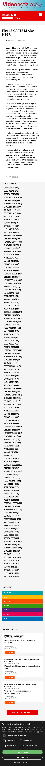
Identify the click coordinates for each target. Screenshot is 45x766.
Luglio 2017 (9, 229)
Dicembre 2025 (10, 551)
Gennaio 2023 (10, 439)
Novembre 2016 (10, 204)
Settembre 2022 (11, 427)
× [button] (42, 723)
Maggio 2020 (9, 337)
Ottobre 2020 (10, 353)
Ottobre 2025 (10, 545)
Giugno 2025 (9, 532)
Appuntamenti (8, 593)
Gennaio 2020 (10, 325)
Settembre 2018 (11, 274)
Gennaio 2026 (10, 554)
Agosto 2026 (9, 576)
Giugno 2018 (9, 264)
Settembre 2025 (11, 541)
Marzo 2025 (9, 522)
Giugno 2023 (9, 455)
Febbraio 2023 (10, 443)
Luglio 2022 (9, 420)
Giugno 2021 (9, 379)
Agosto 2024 (9, 500)
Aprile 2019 (9, 296)
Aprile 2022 (9, 411)
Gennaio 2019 (10, 287)
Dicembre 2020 (10, 360)
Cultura (6, 605)
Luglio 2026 (9, 573)
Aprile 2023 (9, 449)
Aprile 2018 (9, 258)
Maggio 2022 (9, 414)
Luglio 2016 (9, 191)
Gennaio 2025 (10, 516)
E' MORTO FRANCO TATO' (14, 636)
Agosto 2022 (9, 423)
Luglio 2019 (9, 306)
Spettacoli (7, 614)
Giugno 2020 (9, 341)
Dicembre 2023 (10, 474)
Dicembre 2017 (10, 245)
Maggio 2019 (9, 299)
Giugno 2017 (9, 226)
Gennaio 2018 (10, 248)
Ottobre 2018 (10, 277)
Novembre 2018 (10, 280)
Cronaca (6, 601)
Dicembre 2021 (10, 398)
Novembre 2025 (10, 548)
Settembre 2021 (11, 388)
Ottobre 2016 (10, 200)
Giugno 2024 (9, 494)
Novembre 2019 (10, 318)
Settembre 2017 (11, 236)
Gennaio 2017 (10, 210)
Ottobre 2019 (10, 315)
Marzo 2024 (9, 484)
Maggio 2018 (9, 261)
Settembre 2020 (11, 350)
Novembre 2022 (10, 433)
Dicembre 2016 (10, 207)
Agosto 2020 (9, 347)
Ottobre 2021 (10, 392)
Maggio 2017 (9, 223)
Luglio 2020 (9, 344)
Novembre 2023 (10, 471)
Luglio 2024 (9, 497)
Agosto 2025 (9, 538)
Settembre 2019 (11, 312)
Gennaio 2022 (10, 401)
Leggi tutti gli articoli (20, 713)
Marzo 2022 (9, 408)
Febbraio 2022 (10, 404)
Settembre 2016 (11, 197)
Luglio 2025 (9, 535)
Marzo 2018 (9, 255)
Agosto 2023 (9, 462)
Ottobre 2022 (10, 430)
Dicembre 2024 (10, 513)
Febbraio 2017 (10, 213)
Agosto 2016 (9, 194)
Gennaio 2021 (10, 363)
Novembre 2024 (10, 510)
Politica (6, 610)
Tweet (15, 177)
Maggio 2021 (9, 376)
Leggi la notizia (8, 646)
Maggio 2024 (9, 490)
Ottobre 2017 (10, 239)
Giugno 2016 (9, 188)
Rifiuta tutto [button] (22, 757)
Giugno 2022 (9, 417)
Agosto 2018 (9, 271)
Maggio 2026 (9, 567)
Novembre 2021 (10, 395)
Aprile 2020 (9, 334)
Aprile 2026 (9, 564)
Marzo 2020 (9, 331)
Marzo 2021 (9, 369)
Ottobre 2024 (10, 506)
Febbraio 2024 (10, 481)
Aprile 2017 (9, 220)
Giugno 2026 (9, 570)
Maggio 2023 (9, 452)
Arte (5, 597)
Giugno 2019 (9, 302)
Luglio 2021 (9, 382)
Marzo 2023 (9, 446)
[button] (22, 762)
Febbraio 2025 (10, 519)
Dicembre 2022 (10, 436)
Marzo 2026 (9, 560)
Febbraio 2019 (10, 290)
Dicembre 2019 (10, 322)
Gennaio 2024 (10, 478)
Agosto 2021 (9, 385)
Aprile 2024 (9, 487)
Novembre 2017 (10, 242)
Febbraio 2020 (10, 328)
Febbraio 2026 (10, 557)
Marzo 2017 (9, 216)
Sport (5, 618)
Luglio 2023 (9, 459)
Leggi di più (39, 732)
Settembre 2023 (11, 465)
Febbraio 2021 (10, 366)
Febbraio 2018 (10, 251)
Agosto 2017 (9, 232)
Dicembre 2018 (10, 283)
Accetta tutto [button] (22, 752)
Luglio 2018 (9, 267)
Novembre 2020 (10, 357)
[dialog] (22, 743)
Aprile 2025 (9, 525)
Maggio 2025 (9, 529)
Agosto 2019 (9, 309)
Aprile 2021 (9, 373)
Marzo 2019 (9, 293)
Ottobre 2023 (10, 468)
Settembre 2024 (11, 503)
